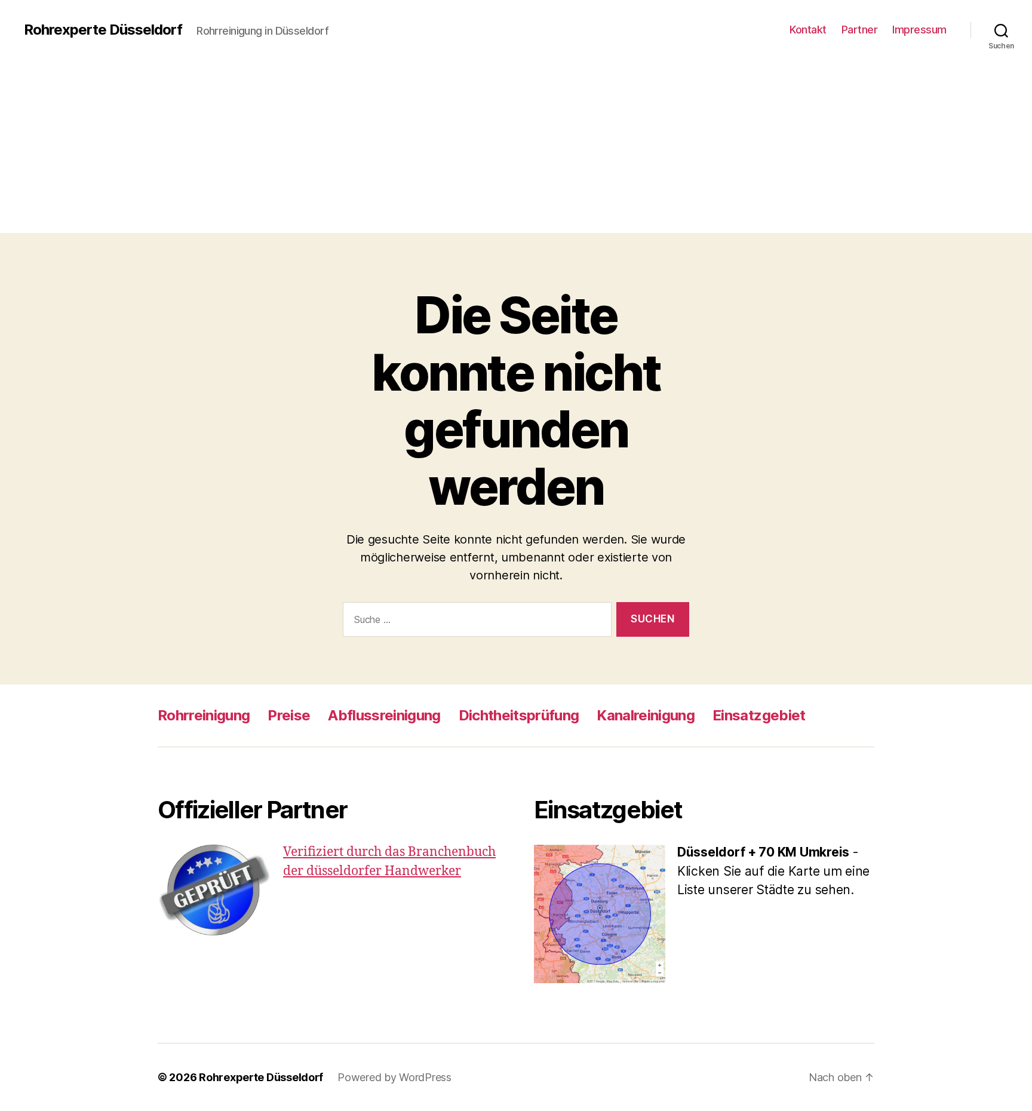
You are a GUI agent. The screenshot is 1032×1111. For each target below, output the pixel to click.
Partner (859, 29)
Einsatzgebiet (758, 715)
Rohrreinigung (204, 715)
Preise (289, 715)
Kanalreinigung (646, 715)
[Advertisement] (516, 149)
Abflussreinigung (384, 715)
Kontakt (808, 29)
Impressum (919, 29)
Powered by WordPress (394, 1077)
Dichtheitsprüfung (519, 715)
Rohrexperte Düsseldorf (103, 30)
